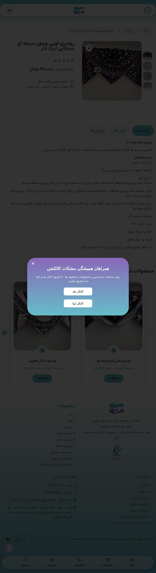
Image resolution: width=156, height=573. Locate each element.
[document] (78, 286)
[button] (33, 263)
